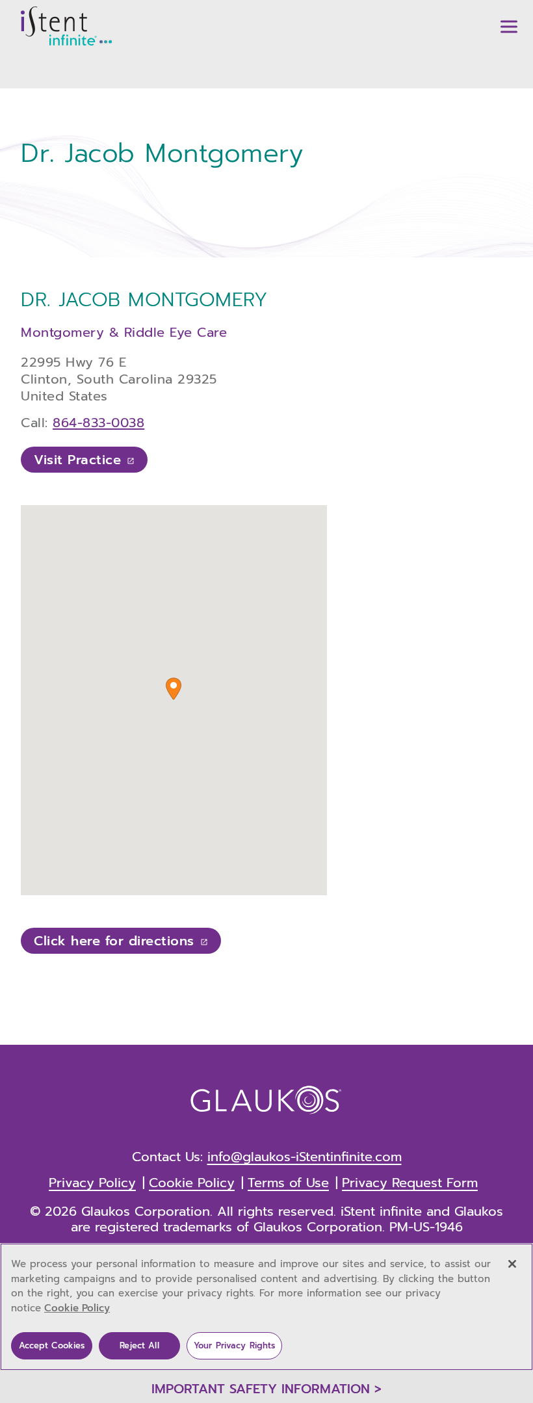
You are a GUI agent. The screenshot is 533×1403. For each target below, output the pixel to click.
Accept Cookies (52, 1345)
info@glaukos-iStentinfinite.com (304, 1156)
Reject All (139, 1345)
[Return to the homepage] (67, 26)
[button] (174, 688)
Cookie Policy (77, 1308)
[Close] (512, 1264)
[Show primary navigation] (509, 27)
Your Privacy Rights (234, 1345)
